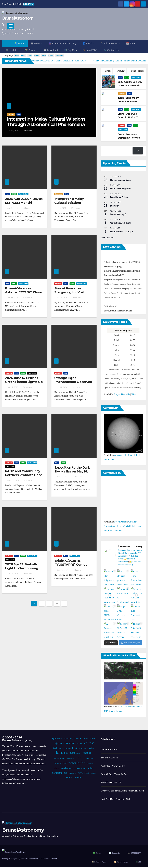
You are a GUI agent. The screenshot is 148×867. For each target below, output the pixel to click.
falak (55, 748)
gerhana (68, 748)
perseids (90, 764)
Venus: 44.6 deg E (118, 214)
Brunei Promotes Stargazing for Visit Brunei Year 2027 (69, 292)
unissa (93, 773)
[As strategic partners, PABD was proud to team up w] (123, 577)
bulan (86, 739)
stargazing (57, 772)
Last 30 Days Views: (111, 774)
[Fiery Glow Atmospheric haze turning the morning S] (137, 577)
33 (57, 603)
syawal (80, 773)
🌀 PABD (88, 43)
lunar (44, 55)
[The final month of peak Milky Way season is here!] (110, 595)
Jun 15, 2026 (12, 387)
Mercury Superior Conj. (120, 179)
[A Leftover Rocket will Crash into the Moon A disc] (110, 630)
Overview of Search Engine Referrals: (119, 790)
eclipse (36, 55)
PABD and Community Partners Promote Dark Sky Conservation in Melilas (23, 477)
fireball (61, 748)
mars (72, 752)
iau (81, 747)
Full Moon (114, 205)
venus (69, 777)
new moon (60, 55)
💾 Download (51, 50)
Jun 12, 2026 (62, 387)
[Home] (6, 43)
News (19, 114)
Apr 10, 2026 (62, 570)
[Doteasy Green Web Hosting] (14, 852)
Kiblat (134, 394)
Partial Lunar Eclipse (119, 197)
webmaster (28, 131)
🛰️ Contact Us (111, 50)
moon (23, 55)
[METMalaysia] (123, 693)
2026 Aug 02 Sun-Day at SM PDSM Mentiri (23, 201)
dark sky (79, 743)
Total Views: (107, 782)
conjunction (58, 743)
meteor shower (60, 758)
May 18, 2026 (13, 480)
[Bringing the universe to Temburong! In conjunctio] (123, 595)
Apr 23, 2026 (12, 574)
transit (86, 773)
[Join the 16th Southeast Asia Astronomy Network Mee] (137, 612)
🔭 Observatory (109, 43)
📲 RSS (138, 862)
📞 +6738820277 (134, 853)
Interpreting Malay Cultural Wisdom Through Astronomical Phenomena (46, 121)
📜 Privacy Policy (121, 862)
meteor (87, 752)
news (30, 55)
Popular (120, 71)
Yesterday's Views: (110, 766)
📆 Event (131, 43)
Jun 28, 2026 (12, 298)
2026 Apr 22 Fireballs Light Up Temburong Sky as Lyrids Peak (21, 568)
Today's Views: (108, 757)
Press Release (137, 71)
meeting (78, 753)
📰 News (36, 43)
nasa (87, 758)
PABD (126, 77)
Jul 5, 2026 (13, 131)
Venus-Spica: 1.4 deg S (120, 222)
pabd (17, 55)
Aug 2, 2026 (12, 208)
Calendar (132, 521)
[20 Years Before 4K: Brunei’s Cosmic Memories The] (123, 630)
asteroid (59, 739)
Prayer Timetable (122, 394)
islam (85, 748)
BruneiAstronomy (17, 21)
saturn (71, 768)
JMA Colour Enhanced (114, 711)
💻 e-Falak (11, 50)
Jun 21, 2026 (62, 298)
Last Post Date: (108, 799)
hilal (75, 747)
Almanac (118, 455)
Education (11, 114)
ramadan (64, 768)
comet (92, 738)
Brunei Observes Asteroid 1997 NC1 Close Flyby (23, 292)
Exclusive (121, 125)
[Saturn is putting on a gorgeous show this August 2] (137, 595)
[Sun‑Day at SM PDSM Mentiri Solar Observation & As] (110, 612)
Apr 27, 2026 (62, 477)
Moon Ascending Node (120, 188)
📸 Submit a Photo (99, 862)
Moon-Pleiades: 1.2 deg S (121, 231)
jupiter (91, 748)
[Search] (138, 150)
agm (54, 738)
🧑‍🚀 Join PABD (90, 50)
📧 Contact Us (114, 853)
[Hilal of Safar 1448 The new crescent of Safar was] (137, 630)
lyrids (66, 753)
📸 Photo (30, 50)
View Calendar (107, 237)
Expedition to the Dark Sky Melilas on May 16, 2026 (72, 471)
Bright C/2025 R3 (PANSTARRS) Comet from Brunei (70, 564)
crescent (70, 743)
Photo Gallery (136, 77)
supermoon (72, 773)
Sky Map (128, 455)
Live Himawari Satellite (130, 706)
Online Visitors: (108, 749)
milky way (70, 758)
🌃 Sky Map (70, 50)
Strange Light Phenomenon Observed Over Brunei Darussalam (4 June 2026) (73, 383)
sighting (83, 768)
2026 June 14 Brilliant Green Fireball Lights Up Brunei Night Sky (24, 382)
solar (90, 767)
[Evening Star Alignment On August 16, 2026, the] (110, 577)
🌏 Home (19, 43)
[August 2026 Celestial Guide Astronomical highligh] (123, 612)
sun (65, 772)
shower (77, 768)
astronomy (68, 738)
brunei (50, 55)
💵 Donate (97, 853)
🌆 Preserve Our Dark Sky (62, 43)
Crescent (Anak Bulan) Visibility (119, 526)
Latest (107, 71)
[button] (145, 46)
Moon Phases (120, 521)
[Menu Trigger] (10, 26)
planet (56, 768)
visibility (77, 777)
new (92, 758)
